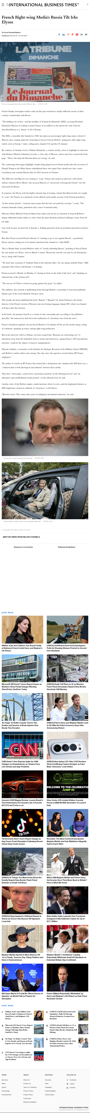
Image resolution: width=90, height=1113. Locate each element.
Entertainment (6, 1095)
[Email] (81, 34)
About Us (26, 1080)
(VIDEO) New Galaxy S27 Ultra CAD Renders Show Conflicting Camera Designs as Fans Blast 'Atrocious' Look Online (66, 764)
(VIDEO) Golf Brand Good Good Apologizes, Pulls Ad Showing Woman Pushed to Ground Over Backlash (67, 648)
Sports (4, 1087)
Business (5, 1080)
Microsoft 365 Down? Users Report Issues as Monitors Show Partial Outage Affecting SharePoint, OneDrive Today (22, 686)
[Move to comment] (86, 34)
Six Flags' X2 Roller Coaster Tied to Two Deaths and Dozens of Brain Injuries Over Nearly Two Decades (20, 725)
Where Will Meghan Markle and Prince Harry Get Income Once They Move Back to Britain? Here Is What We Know (67, 880)
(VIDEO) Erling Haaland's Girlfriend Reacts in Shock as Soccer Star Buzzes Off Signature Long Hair (21, 918)
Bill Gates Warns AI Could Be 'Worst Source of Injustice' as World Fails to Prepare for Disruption (22, 996)
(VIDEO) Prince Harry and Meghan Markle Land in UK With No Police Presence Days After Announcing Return (67, 725)
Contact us (27, 1083)
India (46, 1083)
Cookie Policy (28, 1095)
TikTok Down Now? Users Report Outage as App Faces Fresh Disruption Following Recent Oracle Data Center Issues (22, 841)
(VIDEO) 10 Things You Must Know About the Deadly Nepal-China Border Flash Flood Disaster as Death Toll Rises (22, 880)
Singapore (48, 1087)
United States (49, 1095)
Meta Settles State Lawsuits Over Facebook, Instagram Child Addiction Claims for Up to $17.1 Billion (66, 918)
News (4, 1083)
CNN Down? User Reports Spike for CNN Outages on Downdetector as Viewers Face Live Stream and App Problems (21, 764)
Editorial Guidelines (66, 547)
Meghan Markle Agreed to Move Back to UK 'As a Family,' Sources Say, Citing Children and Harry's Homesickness (22, 957)
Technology (5, 1091)
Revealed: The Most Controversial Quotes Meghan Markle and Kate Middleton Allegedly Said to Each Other (67, 841)
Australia (48, 1080)
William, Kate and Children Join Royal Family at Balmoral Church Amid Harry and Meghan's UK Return (22, 648)
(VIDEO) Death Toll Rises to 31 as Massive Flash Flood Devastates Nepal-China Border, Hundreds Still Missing (66, 686)
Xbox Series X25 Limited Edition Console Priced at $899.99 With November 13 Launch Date (66, 802)
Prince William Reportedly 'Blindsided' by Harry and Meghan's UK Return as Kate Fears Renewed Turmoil (67, 996)
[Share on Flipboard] (73, 34)
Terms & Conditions (30, 1087)
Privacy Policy (28, 1091)
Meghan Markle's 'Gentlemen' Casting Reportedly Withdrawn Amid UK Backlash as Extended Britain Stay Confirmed (66, 957)
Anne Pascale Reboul (12, 32)
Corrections (27, 1098)
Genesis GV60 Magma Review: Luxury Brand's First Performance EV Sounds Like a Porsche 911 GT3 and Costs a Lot (22, 802)
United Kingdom (50, 1091)
